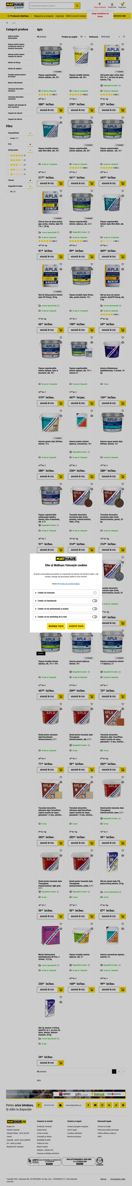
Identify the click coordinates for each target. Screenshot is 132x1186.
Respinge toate (56, 626)
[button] (45, 592)
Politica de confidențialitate (70, 584)
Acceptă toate (76, 626)
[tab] (66, 593)
